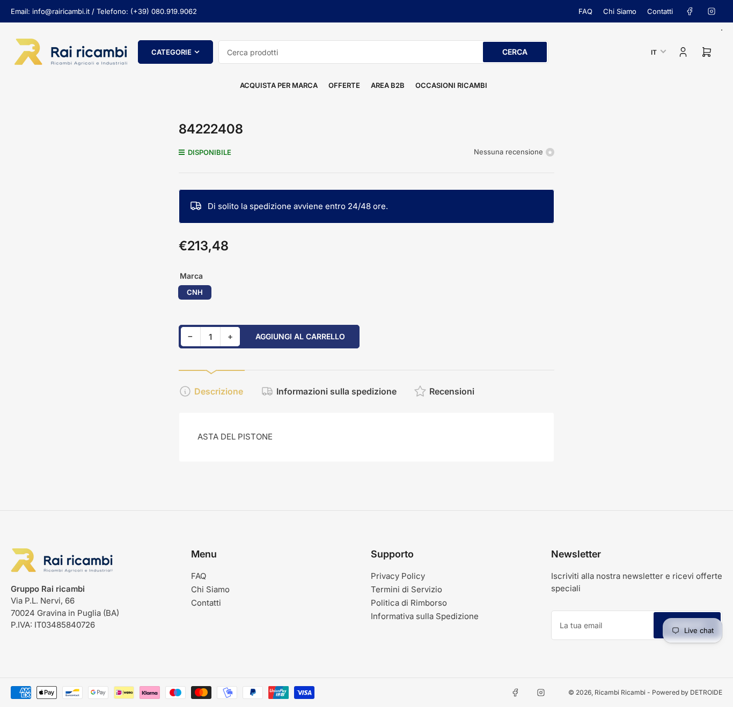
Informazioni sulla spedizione (336, 391)
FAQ (585, 11)
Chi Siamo (619, 11)
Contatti (660, 11)
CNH (195, 292)
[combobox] (383, 52)
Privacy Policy (398, 576)
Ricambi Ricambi (620, 692)
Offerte (344, 85)
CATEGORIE (171, 52)
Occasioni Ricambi (451, 85)
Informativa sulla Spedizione (425, 616)
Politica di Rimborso (409, 603)
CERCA (514, 51)
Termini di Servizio (406, 589)
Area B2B (388, 85)
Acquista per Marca (279, 85)
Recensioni (451, 391)
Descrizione (218, 391)
